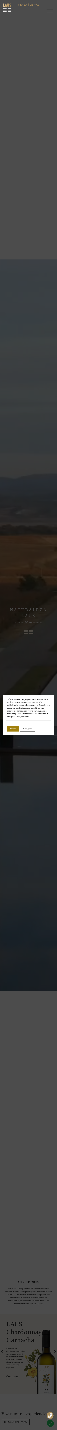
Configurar (27, 729)
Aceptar (13, 729)
